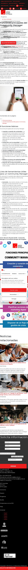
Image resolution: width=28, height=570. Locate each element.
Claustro (5, 47)
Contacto (12, 5)
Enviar (13, 466)
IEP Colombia (4, 483)
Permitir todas (14, 290)
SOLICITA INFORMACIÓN (7, 568)
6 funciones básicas (7, 120)
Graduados (22, 3)
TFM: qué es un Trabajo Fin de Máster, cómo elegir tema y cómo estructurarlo (13, 394)
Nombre (2, 442)
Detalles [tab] (14, 273)
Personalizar (13, 294)
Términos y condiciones (13, 566)
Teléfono (2, 448)
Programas (4, 17)
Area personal (4, 5)
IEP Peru (2, 485)
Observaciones (4, 460)
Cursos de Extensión (8, 63)
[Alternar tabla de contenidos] (1, 118)
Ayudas (2, 500)
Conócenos (4, 32)
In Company (4, 27)
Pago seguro (16, 1)
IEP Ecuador (3, 486)
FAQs (1, 506)
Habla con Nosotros (6, 1)
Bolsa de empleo (13, 3)
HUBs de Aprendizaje (6, 22)
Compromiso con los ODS (7, 503)
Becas (4, 52)
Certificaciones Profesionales (10, 57)
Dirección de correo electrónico (8, 451)
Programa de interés (5, 456)
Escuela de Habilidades (7, 37)
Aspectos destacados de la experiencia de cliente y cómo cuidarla (13, 424)
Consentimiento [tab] (6, 273)
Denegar (14, 298)
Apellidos (2, 445)
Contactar (2, 510)
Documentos (4, 3)
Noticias (15, 37)
